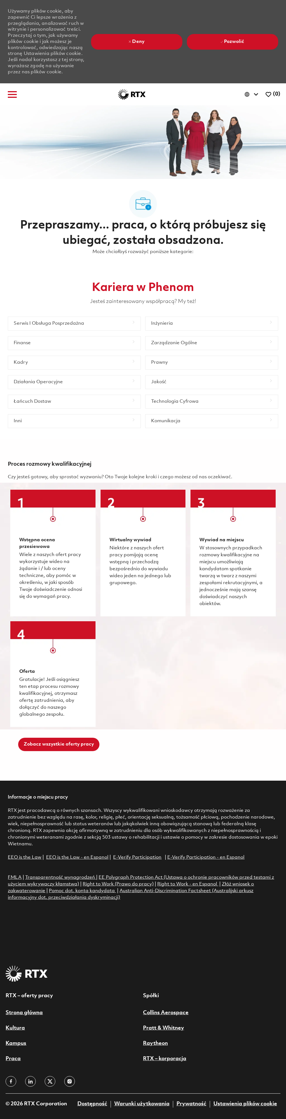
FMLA (15, 877)
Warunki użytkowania (142, 1104)
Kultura (15, 1028)
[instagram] (69, 1081)
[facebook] (11, 1081)
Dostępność (92, 1104)
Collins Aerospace (166, 1013)
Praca (13, 1059)
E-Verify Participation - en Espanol (205, 857)
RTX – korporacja (164, 1059)
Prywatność (191, 1104)
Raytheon (155, 1043)
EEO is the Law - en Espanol (77, 857)
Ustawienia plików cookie (245, 1104)
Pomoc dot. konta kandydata (82, 891)
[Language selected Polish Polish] (253, 94)
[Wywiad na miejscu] (232, 553)
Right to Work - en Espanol (187, 884)
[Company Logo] (132, 94)
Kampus (16, 1043)
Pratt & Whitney (163, 1028)
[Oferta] (52, 674)
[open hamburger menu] (12, 94)
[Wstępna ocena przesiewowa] (52, 553)
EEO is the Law (24, 857)
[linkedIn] (30, 1081)
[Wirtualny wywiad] (143, 553)
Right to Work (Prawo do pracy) (118, 884)
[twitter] (50, 1081)
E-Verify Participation (137, 857)
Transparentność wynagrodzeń (60, 877)
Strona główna (24, 1013)
